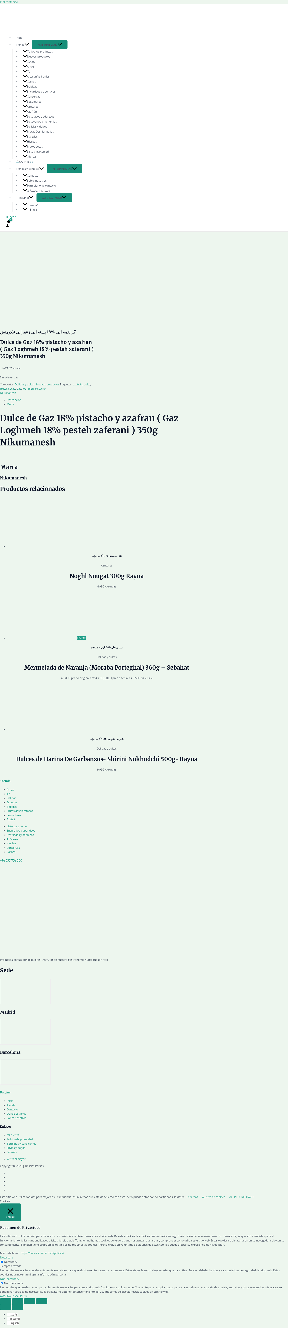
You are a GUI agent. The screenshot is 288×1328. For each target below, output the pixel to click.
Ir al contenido (9, 2)
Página (5, 1092)
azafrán (77, 384)
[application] (26, 45)
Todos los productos (40, 51)
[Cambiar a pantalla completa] (29, 1301)
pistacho (40, 388)
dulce (87, 384)
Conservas (33, 96)
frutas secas (7, 388)
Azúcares (32, 106)
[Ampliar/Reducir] (41, 1301)
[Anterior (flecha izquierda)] (5, 1307)
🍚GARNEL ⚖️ (25, 162)
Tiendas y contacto (27, 169)
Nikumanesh (8, 393)
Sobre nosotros (37, 180)
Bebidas (32, 86)
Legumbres (34, 101)
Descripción (14, 400)
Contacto (32, 175)
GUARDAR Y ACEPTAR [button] (13, 1296)
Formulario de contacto (41, 185)
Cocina (31, 61)
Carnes (31, 81)
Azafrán (32, 111)
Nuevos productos (38, 56)
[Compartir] (17, 1301)
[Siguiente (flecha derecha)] (17, 1307)
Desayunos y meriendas (42, 121)
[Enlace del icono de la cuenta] (7, 226)
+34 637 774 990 (11, 860)
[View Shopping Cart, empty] (9, 221)
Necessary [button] (6, 1257)
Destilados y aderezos (40, 116)
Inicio (19, 38)
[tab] (107, 400)
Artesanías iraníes (38, 76)
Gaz (18, 388)
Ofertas (31, 156)
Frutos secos (35, 146)
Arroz (30, 66)
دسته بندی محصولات (38, 190)
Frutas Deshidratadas (40, 131)
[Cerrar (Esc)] (5, 1301)
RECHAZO (247, 1197)
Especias (32, 136)
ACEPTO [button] (234, 1197)
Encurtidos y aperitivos (41, 91)
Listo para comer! (38, 151)
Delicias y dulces (37, 126)
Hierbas (32, 141)
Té (28, 71)
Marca (10, 404)
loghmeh (28, 388)
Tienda (20, 45)
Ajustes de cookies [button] (213, 1197)
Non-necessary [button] (9, 1279)
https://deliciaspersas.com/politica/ (42, 1253)
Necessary (10, 1262)
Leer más (192, 1197)
